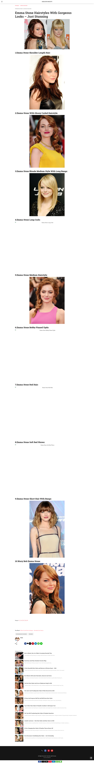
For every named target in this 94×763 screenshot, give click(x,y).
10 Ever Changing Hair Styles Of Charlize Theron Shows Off (38, 728)
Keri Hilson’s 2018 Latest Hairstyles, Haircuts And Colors (38, 675)
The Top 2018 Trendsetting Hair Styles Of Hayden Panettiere (39, 713)
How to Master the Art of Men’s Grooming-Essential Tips (38, 653)
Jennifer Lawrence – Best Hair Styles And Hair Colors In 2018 (39, 720)
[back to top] (91, 757)
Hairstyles (31, 634)
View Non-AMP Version (51, 756)
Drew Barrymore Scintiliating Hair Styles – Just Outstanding (39, 735)
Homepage (17, 5)
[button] (39, 761)
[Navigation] (1, 1)
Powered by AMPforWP (47, 757)
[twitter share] (27, 643)
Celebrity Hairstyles (23, 5)
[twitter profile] (42, 750)
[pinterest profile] (48, 750)
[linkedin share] (35, 643)
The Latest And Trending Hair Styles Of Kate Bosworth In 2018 (39, 690)
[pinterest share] (33, 643)
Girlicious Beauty (47, 1)
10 (27, 620)
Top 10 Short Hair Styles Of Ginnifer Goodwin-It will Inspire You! (40, 705)
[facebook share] (25, 643)
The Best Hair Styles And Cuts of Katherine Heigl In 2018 (38, 683)
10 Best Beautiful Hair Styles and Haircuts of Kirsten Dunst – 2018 (40, 668)
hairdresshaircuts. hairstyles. (21, 634)
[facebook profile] (45, 750)
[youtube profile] (52, 750)
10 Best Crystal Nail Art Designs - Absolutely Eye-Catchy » (32, 630)
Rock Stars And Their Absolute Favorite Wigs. (35, 660)
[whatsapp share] (38, 643)
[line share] (41, 643)
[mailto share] (30, 643)
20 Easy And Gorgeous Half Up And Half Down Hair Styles (38, 698)
